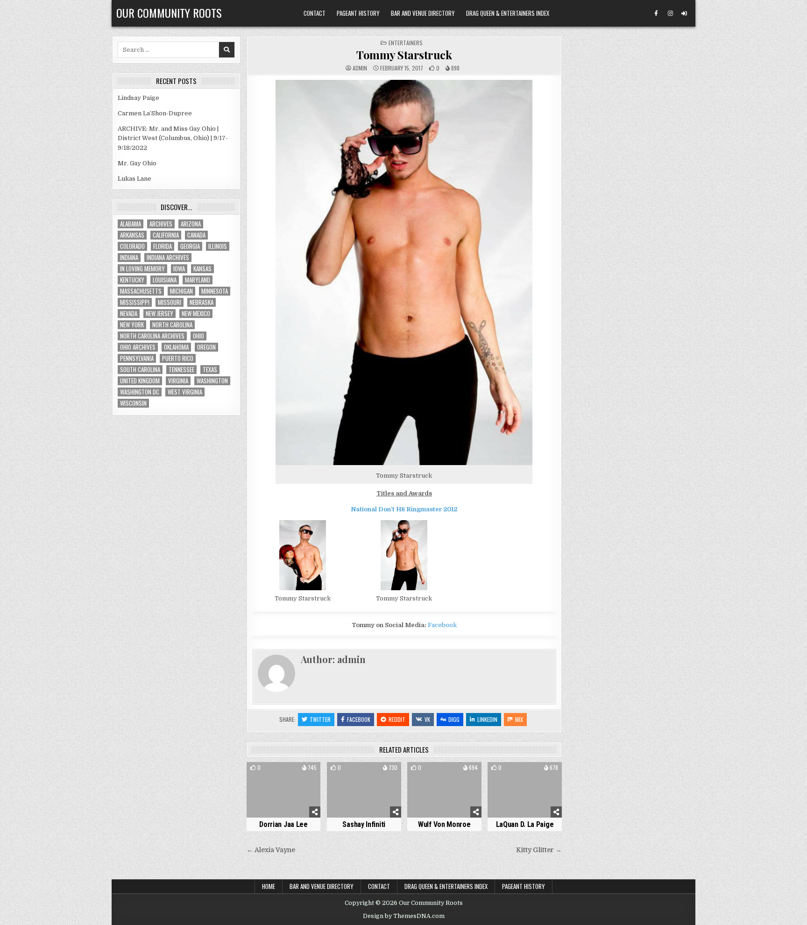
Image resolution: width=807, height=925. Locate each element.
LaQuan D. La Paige (525, 824)
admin (360, 68)
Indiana (129, 257)
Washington (212, 380)
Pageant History (358, 13)
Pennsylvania (137, 358)
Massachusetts (141, 291)
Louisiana (165, 279)
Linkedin (487, 719)
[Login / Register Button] (684, 13)
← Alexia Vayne (271, 850)
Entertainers (406, 43)
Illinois (217, 246)
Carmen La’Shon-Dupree (155, 113)
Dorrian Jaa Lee (283, 824)
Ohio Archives (138, 347)
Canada (196, 235)
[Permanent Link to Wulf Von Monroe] (444, 790)
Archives (160, 223)
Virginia (178, 380)
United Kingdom (140, 380)
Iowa (179, 268)
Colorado (132, 246)
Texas (210, 369)
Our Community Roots (169, 12)
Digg (454, 719)
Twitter (320, 719)
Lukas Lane (134, 178)
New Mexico (196, 313)
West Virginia (185, 392)
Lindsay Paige (138, 97)
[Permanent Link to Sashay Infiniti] (364, 790)
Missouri (169, 302)
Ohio (198, 336)
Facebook (442, 624)
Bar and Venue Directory (423, 13)
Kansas (202, 268)
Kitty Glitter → (539, 850)
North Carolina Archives (152, 336)
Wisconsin (133, 403)
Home (268, 886)
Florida (162, 246)
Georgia (190, 246)
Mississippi (134, 302)
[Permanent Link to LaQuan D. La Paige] (525, 790)
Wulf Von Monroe (444, 824)
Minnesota (214, 291)
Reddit (397, 719)
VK (427, 719)
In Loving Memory (142, 268)
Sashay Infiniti (363, 824)
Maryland (197, 279)
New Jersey (159, 313)
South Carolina (140, 369)
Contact (315, 13)
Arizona (191, 223)
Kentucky (132, 279)
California (166, 235)
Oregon (206, 347)
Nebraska (201, 302)
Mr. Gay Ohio (137, 163)
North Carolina (172, 324)
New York (132, 324)
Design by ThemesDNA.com (404, 916)
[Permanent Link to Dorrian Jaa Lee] (284, 790)
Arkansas (132, 235)
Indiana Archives (168, 257)
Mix (519, 719)
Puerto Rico (177, 358)
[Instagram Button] (670, 13)
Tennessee (181, 369)
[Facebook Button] (656, 13)
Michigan (181, 291)
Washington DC (139, 392)
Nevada (128, 313)
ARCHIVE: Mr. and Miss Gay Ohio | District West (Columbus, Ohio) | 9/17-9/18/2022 (173, 138)
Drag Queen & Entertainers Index (507, 13)
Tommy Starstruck (404, 54)
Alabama (130, 223)
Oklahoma (176, 347)
